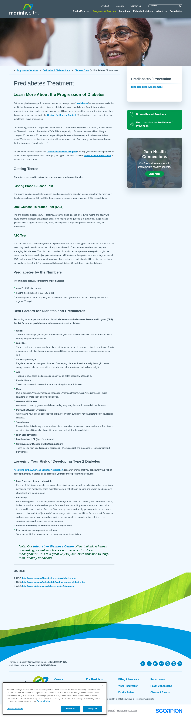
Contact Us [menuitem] (135, 6)
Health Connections (161, 685)
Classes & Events (160, 692)
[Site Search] (180, 6)
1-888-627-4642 (59, 662)
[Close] (102, 685)
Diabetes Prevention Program (62, 151)
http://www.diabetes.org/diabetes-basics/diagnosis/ (48, 586)
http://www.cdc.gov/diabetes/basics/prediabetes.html (49, 578)
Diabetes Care (82, 70)
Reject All (70, 709)
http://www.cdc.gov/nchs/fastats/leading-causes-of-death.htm (53, 582)
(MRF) (112, 710)
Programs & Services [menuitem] (104, 11)
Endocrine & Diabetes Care (56, 70)
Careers (58, 679)
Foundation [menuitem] (176, 11)
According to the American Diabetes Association (38, 470)
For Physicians (94, 679)
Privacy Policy (43, 701)
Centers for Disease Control (61, 115)
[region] (54, 698)
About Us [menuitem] (161, 11)
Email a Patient (126, 692)
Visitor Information (128, 685)
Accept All (92, 709)
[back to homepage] (10, 70)
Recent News (157, 679)
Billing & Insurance (128, 679)
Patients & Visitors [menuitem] (143, 11)
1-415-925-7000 (48, 665)
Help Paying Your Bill (127, 710)
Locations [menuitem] (124, 11)
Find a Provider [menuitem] (81, 11)
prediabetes (82, 103)
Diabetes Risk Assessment (97, 155)
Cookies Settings (15, 708)
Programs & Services (27, 70)
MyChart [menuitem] (104, 6)
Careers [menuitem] (120, 6)
